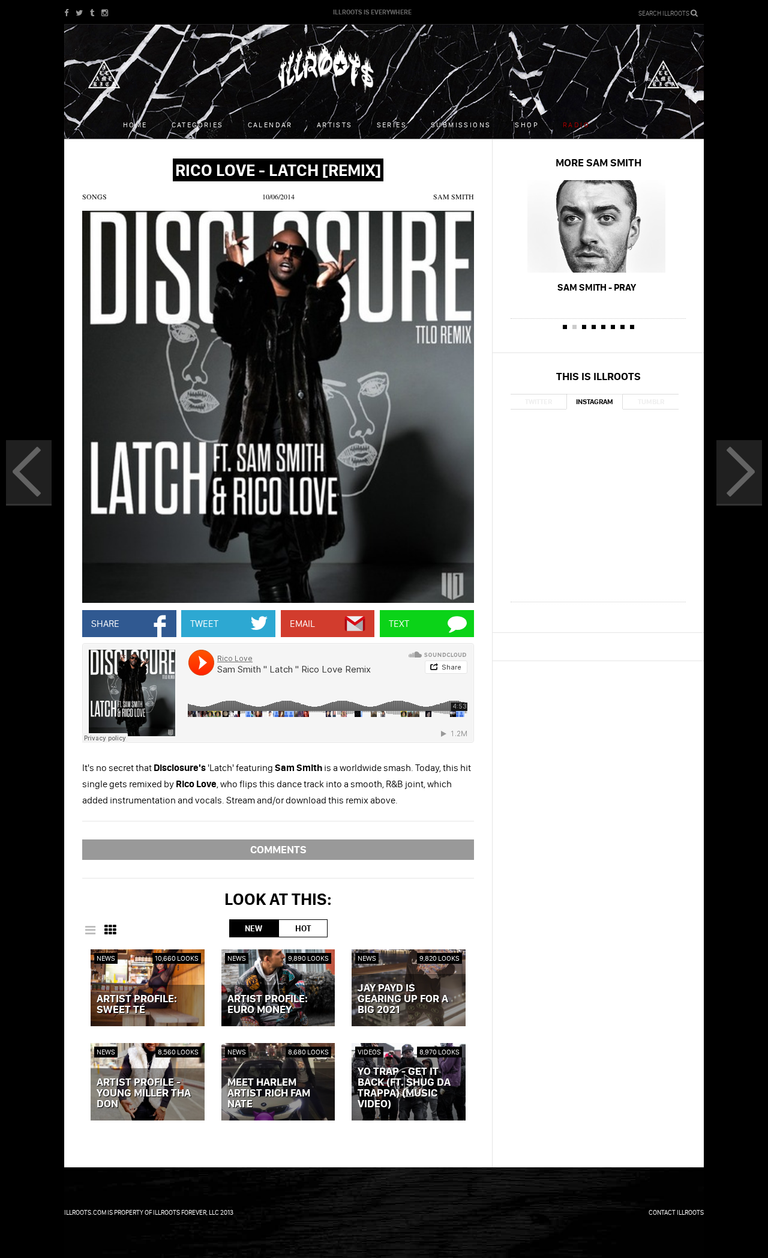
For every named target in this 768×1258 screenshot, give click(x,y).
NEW (253, 928)
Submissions (461, 124)
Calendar (270, 124)
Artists (335, 124)
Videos (369, 1051)
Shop (527, 124)
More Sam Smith (598, 162)
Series (392, 124)
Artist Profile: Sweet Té (137, 1004)
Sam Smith (453, 196)
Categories (198, 124)
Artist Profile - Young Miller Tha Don (144, 1093)
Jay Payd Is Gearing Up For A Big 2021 (403, 999)
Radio (576, 124)
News (106, 958)
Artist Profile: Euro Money (267, 1004)
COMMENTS (278, 849)
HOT (303, 928)
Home (135, 124)
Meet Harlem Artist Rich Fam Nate (268, 1093)
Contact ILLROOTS (676, 1212)
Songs (94, 196)
